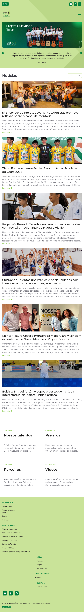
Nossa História (7, 506)
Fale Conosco (42, 587)
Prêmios (5, 520)
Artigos (39, 565)
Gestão (4, 516)
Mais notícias (75, 75)
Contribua (38, 578)
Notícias (40, 561)
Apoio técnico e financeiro (11, 533)
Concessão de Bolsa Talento (12, 537)
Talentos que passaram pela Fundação (16, 552)
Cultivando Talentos (9, 544)
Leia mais (6, 132)
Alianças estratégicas (9, 529)
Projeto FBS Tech (8, 548)
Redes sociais (42, 568)
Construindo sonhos (9, 540)
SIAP (5, 4)
